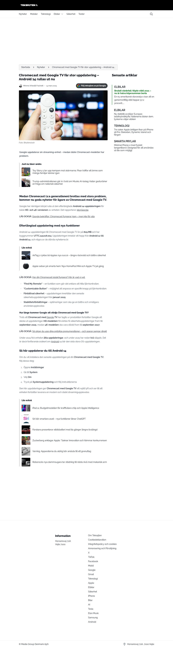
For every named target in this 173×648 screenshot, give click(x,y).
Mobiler (34, 14)
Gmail (91, 574)
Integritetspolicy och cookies (102, 544)
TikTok (91, 557)
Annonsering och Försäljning (102, 548)
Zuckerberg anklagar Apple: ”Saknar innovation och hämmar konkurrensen (69, 440)
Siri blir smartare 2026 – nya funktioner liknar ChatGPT (59, 419)
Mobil (91, 565)
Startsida (25, 67)
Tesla (90, 609)
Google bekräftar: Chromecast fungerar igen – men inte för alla (63, 216)
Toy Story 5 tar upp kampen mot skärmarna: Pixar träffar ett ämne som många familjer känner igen (67, 171)
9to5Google (82, 210)
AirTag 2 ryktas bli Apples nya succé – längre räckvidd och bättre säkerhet (69, 255)
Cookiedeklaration (97, 539)
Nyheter (23, 14)
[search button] (151, 14)
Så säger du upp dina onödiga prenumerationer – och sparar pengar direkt (69, 331)
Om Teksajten (95, 535)
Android (55, 341)
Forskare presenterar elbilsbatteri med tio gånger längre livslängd (64, 429)
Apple (91, 583)
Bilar (90, 600)
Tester (82, 14)
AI (89, 604)
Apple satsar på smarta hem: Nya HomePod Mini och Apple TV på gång (68, 266)
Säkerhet (70, 14)
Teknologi (46, 14)
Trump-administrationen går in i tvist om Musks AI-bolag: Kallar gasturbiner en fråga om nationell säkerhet (69, 182)
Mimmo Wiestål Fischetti (33, 86)
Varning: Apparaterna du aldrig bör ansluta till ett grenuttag (61, 451)
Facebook (93, 561)
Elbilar (57, 14)
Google (50, 317)
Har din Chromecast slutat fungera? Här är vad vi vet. (58, 277)
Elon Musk (93, 613)
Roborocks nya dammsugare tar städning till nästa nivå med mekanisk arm (69, 462)
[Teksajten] (86, 5)
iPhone (91, 596)
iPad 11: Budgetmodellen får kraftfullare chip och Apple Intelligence (65, 408)
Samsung (93, 617)
